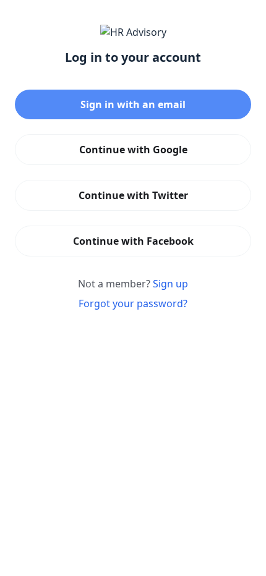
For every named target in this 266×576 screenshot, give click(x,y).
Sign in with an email (133, 104)
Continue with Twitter (133, 195)
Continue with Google (133, 149)
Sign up (170, 283)
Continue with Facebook (133, 241)
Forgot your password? (133, 303)
